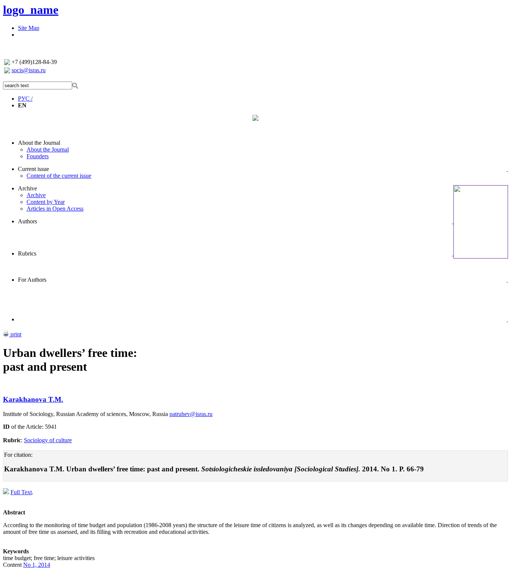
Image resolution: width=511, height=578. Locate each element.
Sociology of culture (48, 440)
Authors (27, 221)
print (15, 334)
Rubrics (27, 253)
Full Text (21, 492)
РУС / (25, 98)
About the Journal (39, 143)
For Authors (32, 279)
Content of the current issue (59, 175)
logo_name (30, 9)
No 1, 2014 (36, 565)
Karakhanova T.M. (33, 399)
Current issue (33, 169)
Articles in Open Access (55, 208)
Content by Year (46, 202)
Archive (27, 188)
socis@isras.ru (29, 70)
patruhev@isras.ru (190, 414)
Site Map (28, 28)
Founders (38, 156)
